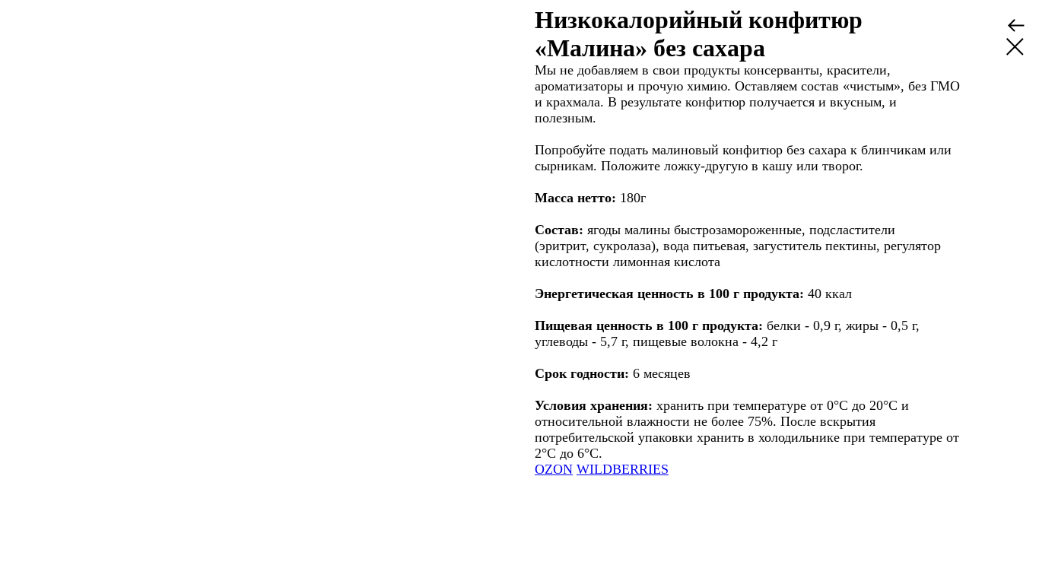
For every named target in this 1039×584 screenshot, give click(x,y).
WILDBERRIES (623, 469)
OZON (554, 469)
